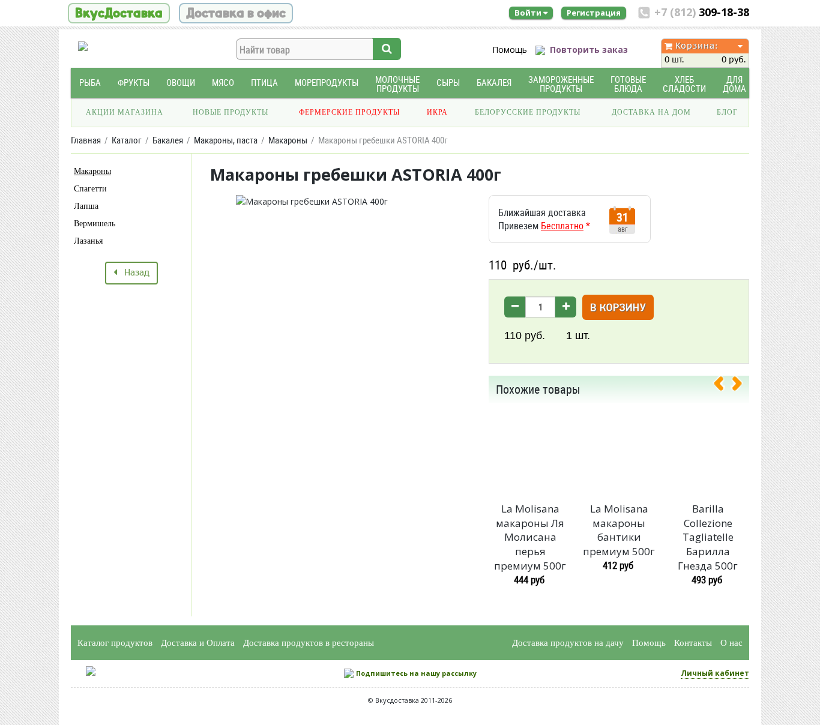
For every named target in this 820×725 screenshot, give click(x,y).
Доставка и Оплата (198, 643)
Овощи (180, 82)
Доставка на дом (651, 112)
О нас (731, 643)
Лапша (86, 206)
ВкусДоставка (119, 13)
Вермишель (94, 223)
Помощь (509, 49)
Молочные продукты (397, 84)
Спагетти (90, 188)
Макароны (92, 171)
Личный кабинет (715, 673)
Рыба (90, 82)
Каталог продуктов (114, 643)
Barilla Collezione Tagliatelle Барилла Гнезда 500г (708, 537)
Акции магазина (124, 112)
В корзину (618, 308)
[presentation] (723, 386)
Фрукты (133, 82)
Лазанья (88, 240)
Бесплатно (562, 225)
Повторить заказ (589, 49)
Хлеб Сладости (684, 84)
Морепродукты (326, 82)
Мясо (223, 82)
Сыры (448, 82)
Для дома (734, 84)
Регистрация (594, 12)
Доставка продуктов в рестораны (308, 643)
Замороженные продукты (561, 84)
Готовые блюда (628, 84)
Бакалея (494, 82)
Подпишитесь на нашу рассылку (416, 673)
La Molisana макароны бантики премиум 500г (619, 530)
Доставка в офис (236, 13)
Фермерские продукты (349, 112)
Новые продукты (230, 112)
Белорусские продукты (527, 112)
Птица (264, 82)
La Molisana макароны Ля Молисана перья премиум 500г (530, 537)
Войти (528, 12)
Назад (133, 273)
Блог (727, 112)
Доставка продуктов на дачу (568, 643)
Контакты (693, 643)
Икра (437, 112)
